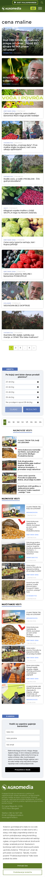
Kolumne (6, 84)
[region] (22, 849)
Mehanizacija (31, 512)
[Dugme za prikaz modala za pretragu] (42, 2)
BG (5, 422)
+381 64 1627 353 (15, 813)
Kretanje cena (10, 111)
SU (22, 422)
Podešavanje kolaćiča (22, 872)
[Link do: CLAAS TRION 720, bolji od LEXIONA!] (13, 511)
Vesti (6, 208)
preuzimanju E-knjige (21, 759)
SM (18, 422)
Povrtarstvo (32, 557)
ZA (40, 422)
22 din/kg (10, 387)
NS (9, 422)
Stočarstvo (31, 596)
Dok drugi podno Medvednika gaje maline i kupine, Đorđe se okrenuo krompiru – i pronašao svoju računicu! (33, 548)
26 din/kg (10, 397)
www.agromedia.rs (9, 817)
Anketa (9, 369)
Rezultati (31, 409)
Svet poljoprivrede (26, 2)
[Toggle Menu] (40, 8)
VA (31, 422)
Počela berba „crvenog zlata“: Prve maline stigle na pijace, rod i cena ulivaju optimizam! (20, 147)
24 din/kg (10, 392)
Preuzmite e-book (22, 770)
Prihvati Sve (22, 866)
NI (14, 422)
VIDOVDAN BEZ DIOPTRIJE (17, 306)
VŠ (27, 422)
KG (36, 422)
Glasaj (13, 409)
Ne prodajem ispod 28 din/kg (19, 402)
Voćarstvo (7, 53)
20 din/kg (10, 382)
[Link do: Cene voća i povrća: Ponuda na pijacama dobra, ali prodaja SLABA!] (13, 571)
